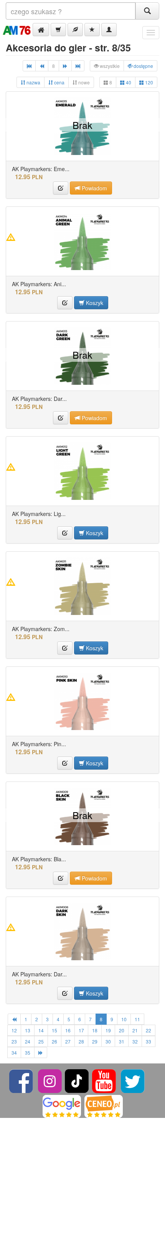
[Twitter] (133, 1080)
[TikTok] (77, 1080)
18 (94, 1030)
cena (58, 82)
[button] (41, 29)
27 (68, 1041)
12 (14, 1030)
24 (27, 1041)
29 (94, 1041)
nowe (83, 82)
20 (121, 1030)
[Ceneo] (103, 1105)
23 (14, 1041)
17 (81, 1030)
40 (128, 82)
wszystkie (109, 66)
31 (121, 1041)
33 (148, 1041)
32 (135, 1041)
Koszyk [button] (93, 303)
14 (41, 1030)
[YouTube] (104, 1080)
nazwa (32, 82)
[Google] (62, 1105)
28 (81, 1041)
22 (148, 1030)
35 (27, 1052)
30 (108, 1041)
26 (54, 1041)
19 (108, 1030)
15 (54, 1030)
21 (135, 1030)
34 (14, 1052)
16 (68, 1030)
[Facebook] (21, 1080)
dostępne (142, 66)
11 (137, 1019)
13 (27, 1030)
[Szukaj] (147, 11)
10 (124, 1019)
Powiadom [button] (93, 188)
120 (148, 82)
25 (41, 1041)
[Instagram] (50, 1080)
